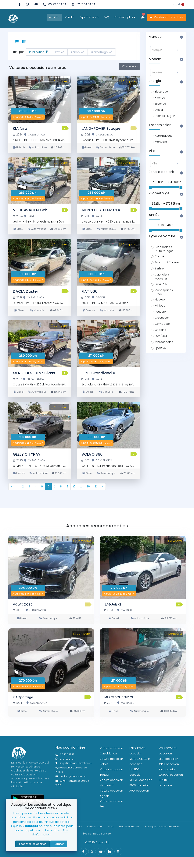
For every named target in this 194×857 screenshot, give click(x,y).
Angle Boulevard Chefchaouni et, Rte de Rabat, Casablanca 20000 (74, 768)
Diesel (159, 110)
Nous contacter (129, 826)
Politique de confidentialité (162, 826)
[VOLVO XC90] (51, 567)
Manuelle (161, 142)
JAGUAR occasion (171, 775)
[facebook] (19, 4)
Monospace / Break (164, 292)
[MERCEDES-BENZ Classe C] (143, 660)
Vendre (69, 17)
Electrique (161, 91)
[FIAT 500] (108, 262)
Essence (160, 104)
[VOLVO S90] (108, 425)
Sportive (160, 348)
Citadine (160, 330)
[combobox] (165, 49)
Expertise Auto (89, 17)
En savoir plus (124, 17)
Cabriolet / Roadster (162, 276)
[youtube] (36, 4)
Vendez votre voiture (168, 17)
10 (74, 486)
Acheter (54, 17)
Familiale (161, 284)
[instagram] (27, 4)
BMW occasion (139, 785)
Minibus (160, 305)
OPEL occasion (169, 764)
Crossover (162, 318)
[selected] (16, 42)
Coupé (159, 256)
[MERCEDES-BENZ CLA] (108, 180)
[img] (27, 4)
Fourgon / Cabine (167, 262)
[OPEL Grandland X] (108, 343)
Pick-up (160, 299)
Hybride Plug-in (165, 116)
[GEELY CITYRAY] (39, 425)
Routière (160, 312)
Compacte (162, 324)
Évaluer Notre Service (97, 833)
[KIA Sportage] (51, 660)
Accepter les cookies (32, 844)
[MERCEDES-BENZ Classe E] (39, 343)
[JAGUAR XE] (143, 567)
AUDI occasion (139, 790)
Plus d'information (50, 832)
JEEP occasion (168, 759)
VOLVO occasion (140, 780)
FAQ (106, 17)
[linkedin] (109, 852)
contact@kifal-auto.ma (73, 776)
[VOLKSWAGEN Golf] (39, 180)
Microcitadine (164, 342)
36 (88, 486)
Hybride (160, 98)
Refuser (59, 844)
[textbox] (165, 50)
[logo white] (13, 18)
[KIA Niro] (39, 99)
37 (96, 486)
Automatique (164, 136)
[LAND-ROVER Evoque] (108, 99)
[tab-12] (24, 42)
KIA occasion (167, 769)
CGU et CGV (95, 826)
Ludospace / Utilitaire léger (164, 249)
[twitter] (92, 852)
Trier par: (18, 52)
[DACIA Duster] (39, 262)
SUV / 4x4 (161, 336)
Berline (159, 268)
